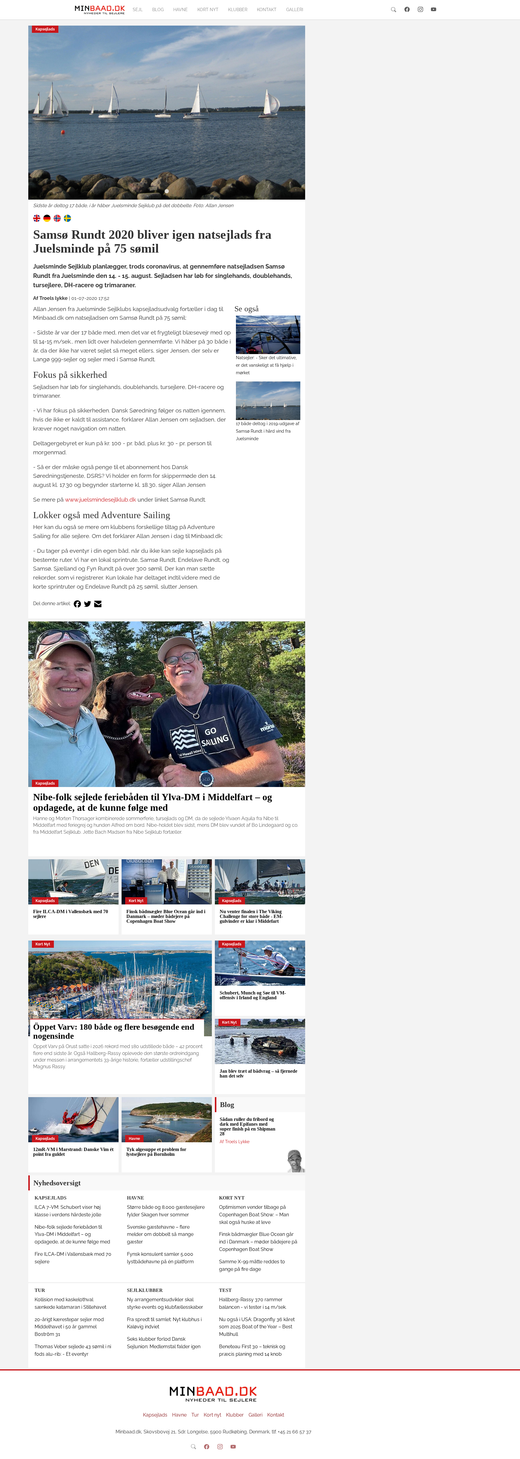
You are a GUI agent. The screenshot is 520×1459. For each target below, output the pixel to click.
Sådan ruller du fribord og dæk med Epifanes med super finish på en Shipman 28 (247, 1126)
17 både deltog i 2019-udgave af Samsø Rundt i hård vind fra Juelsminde (267, 431)
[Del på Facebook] (77, 604)
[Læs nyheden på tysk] (47, 218)
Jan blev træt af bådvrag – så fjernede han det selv (258, 1073)
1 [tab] (167, 191)
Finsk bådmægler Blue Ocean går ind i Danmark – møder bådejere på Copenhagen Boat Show (165, 916)
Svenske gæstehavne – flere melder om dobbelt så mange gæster (160, 1234)
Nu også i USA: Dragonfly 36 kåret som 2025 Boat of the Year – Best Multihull (257, 1327)
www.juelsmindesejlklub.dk (100, 499)
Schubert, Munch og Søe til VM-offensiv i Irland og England (253, 995)
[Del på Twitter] (87, 604)
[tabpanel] (166, 118)
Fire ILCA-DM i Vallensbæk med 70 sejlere (70, 914)
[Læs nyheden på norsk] (57, 218)
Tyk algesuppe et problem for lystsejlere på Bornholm (156, 1152)
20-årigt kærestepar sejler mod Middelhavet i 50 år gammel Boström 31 (69, 1327)
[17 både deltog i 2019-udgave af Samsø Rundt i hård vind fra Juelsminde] (268, 400)
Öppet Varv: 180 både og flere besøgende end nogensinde (113, 1031)
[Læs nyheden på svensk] (67, 218)
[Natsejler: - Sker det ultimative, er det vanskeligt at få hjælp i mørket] (268, 335)
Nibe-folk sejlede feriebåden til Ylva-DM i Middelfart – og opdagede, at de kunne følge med (152, 802)
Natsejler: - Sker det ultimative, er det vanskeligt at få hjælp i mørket (266, 365)
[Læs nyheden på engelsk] (36, 218)
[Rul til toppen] (511, 1450)
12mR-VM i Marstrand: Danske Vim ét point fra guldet (73, 1152)
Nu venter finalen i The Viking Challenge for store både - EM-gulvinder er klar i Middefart (251, 916)
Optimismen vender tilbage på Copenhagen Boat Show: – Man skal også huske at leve (254, 1214)
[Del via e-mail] (97, 604)
